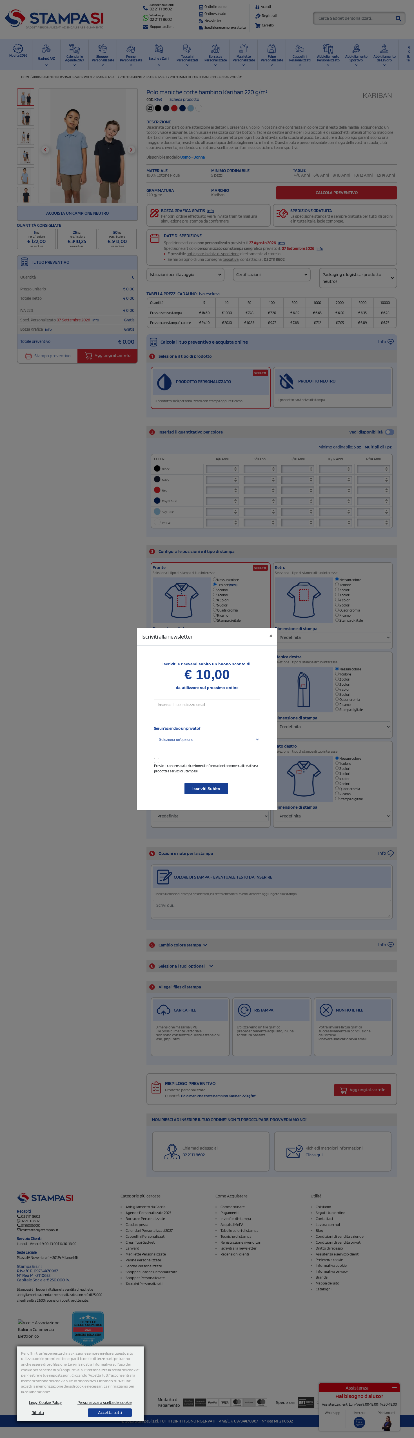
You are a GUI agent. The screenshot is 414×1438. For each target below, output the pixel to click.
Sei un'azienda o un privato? (177, 728)
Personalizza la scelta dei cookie (104, 1402)
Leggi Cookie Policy (45, 1402)
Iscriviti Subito (206, 788)
